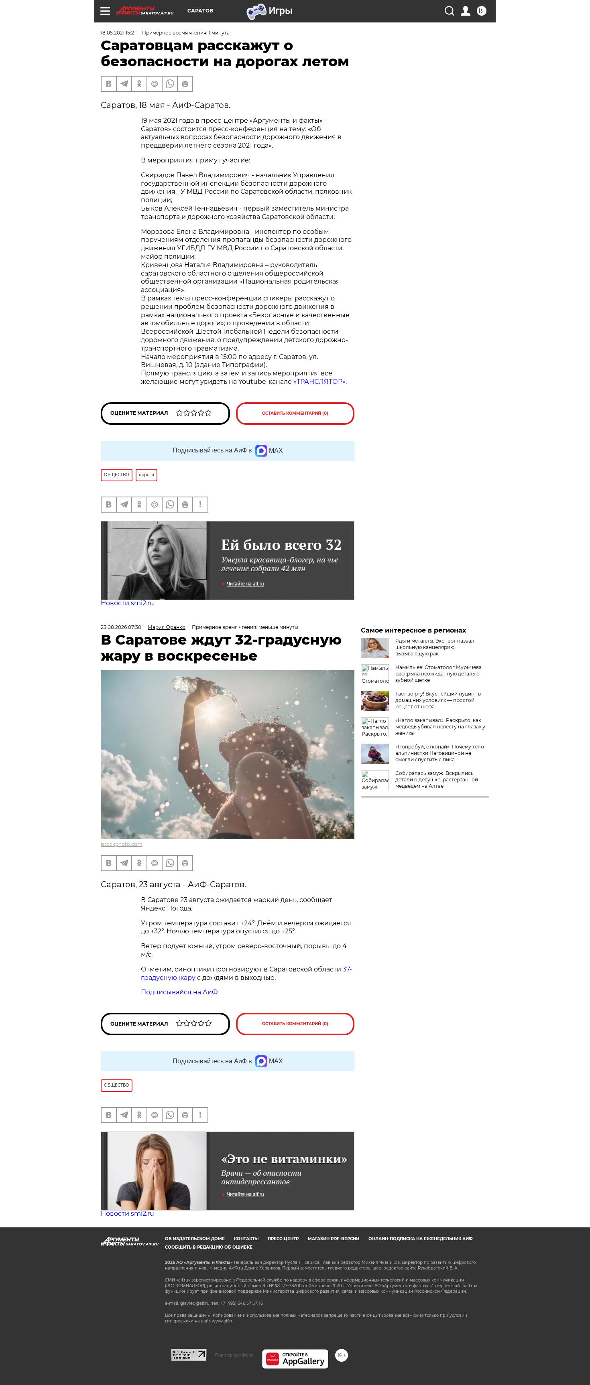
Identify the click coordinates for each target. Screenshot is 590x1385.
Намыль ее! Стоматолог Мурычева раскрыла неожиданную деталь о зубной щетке (438, 673)
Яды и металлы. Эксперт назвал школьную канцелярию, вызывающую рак (434, 647)
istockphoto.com (121, 844)
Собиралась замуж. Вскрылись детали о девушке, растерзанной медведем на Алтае (436, 779)
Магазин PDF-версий (333, 1238)
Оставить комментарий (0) (295, 413)
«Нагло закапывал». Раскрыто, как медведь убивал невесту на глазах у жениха (440, 726)
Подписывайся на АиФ (179, 992)
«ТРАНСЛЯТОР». (320, 381)
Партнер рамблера (234, 1355)
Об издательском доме (195, 1238)
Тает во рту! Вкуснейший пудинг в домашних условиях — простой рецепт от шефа (438, 700)
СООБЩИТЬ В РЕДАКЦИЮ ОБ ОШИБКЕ (208, 1247)
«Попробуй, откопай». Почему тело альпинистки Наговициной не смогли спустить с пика (439, 753)
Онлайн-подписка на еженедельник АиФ (420, 1238)
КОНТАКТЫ (246, 1238)
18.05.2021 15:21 (118, 33)
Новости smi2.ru (127, 603)
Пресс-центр (283, 1238)
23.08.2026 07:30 (121, 627)
